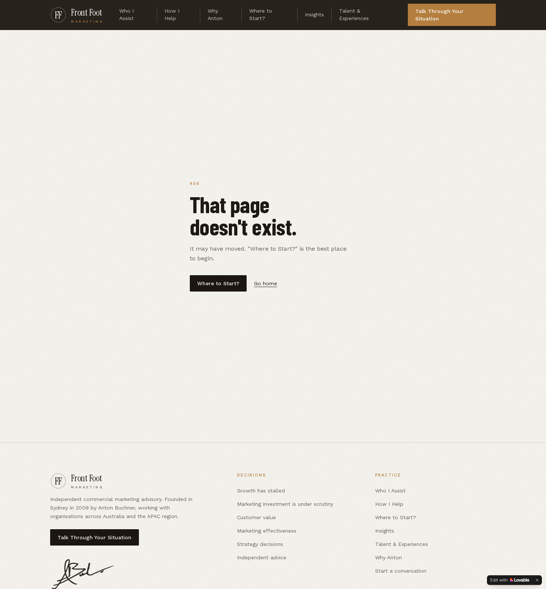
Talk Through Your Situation (439, 15)
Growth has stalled (261, 491)
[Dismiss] (537, 580)
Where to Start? (260, 14)
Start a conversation (400, 571)
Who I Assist (126, 14)
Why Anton (215, 14)
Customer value (256, 517)
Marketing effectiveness (266, 531)
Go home (265, 283)
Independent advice (261, 557)
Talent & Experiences (354, 14)
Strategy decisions (260, 544)
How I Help (172, 14)
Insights (314, 14)
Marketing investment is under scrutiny (285, 504)
